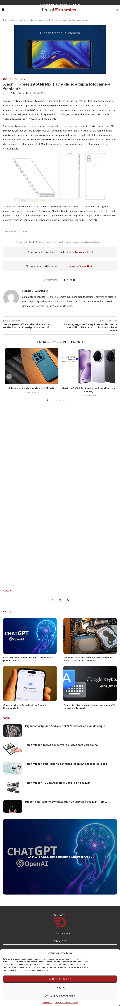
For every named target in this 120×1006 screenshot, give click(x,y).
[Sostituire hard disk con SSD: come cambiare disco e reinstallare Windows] (90, 636)
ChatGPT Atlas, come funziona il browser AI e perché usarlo (28, 659)
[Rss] (64, 10)
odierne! (79, 252)
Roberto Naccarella (19, 93)
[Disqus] (60, 450)
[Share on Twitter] (67, 279)
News (12, 20)
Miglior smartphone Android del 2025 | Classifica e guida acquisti (66, 726)
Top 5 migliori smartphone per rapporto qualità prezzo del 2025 (66, 763)
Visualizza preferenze (60, 996)
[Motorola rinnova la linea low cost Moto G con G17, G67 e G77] (31, 366)
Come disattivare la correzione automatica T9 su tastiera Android (89, 707)
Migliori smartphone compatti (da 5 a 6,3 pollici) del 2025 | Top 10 (66, 801)
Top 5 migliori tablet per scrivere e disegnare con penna (61, 744)
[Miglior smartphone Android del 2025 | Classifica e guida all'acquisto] (12, 730)
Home (6, 20)
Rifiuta (60, 987)
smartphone (10, 232)
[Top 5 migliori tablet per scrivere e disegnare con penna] (12, 749)
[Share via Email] (74, 279)
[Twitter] (60, 10)
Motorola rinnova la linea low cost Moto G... (32, 388)
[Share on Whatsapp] (71, 279)
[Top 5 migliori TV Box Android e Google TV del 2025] (12, 787)
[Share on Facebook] (64, 279)
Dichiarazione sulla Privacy (66, 1002)
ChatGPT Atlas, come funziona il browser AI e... (60, 856)
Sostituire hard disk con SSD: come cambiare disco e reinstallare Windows (88, 659)
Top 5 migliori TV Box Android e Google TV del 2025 (57, 782)
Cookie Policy (47, 1002)
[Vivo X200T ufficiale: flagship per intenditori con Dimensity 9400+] (88, 366)
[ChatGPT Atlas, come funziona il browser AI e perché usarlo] (30, 636)
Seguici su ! (81, 266)
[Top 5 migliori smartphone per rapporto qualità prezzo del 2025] (12, 768)
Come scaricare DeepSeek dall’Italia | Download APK (24, 707)
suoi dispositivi (17, 210)
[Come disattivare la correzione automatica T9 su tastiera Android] (90, 683)
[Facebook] (55, 10)
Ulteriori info (98, 242)
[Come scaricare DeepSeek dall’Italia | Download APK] (30, 683)
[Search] (116, 9)
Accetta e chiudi (60, 979)
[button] (9, 376)
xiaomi (24, 232)
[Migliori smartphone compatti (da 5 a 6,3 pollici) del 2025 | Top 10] (12, 806)
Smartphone (22, 20)
